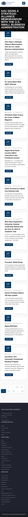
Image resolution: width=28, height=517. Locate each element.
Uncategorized (18, 39)
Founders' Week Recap (14, 262)
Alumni (2, 426)
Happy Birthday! (11, 326)
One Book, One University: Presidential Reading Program (14, 359)
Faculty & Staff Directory (6, 488)
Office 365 (3, 484)
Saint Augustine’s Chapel (6, 454)
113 (8, 391)
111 (22, 387)
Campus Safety (4, 475)
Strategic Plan (4, 458)
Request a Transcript (5, 452)
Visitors (3, 434)
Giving (2, 456)
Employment (4, 445)
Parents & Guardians (5, 432)
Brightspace (4, 482)
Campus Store (4, 486)
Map (2, 491)
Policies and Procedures (6, 467)
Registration (4, 443)
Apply (2, 441)
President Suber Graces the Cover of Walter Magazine (14, 117)
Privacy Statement (5, 469)
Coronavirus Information (6, 447)
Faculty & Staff (4, 428)
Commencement (5, 449)
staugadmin (9, 39)
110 (17, 387)
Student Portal (4, 478)
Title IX (2, 504)
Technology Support (5, 502)
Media (2, 430)
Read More (9, 64)
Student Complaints (5, 460)
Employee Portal (5, 480)
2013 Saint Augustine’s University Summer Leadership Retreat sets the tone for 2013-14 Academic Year (14, 226)
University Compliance (6, 465)
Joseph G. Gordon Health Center (8, 497)
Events (2, 462)
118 (22, 391)
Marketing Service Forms (6, 493)
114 (13, 391)
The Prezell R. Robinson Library (8, 495)
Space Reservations (5, 499)
